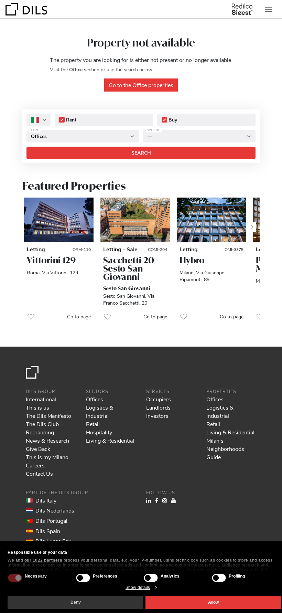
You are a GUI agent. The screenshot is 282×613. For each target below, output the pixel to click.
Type (35, 129)
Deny (75, 602)
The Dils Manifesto (48, 415)
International (41, 399)
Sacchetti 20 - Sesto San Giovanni (131, 268)
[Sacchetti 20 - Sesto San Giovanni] (135, 220)
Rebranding (40, 432)
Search (141, 152)
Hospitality (99, 432)
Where (153, 129)
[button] (31, 317)
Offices (94, 399)
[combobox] (38, 120)
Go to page (79, 316)
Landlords (158, 407)
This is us (37, 407)
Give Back (38, 448)
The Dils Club (42, 423)
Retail (93, 423)
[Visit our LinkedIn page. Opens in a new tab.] (148, 500)
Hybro (192, 260)
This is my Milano (47, 457)
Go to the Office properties (141, 84)
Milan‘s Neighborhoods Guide (225, 449)
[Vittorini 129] (59, 220)
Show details (138, 587)
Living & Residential (110, 440)
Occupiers (158, 399)
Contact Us (39, 473)
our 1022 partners (43, 560)
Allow (213, 602)
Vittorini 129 (51, 260)
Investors (157, 415)
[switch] (83, 577)
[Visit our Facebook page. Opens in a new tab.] (156, 500)
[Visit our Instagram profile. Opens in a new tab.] (164, 500)
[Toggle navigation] (268, 9)
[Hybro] (211, 220)
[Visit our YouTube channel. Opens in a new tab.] (173, 500)
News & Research (47, 440)
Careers (35, 465)
